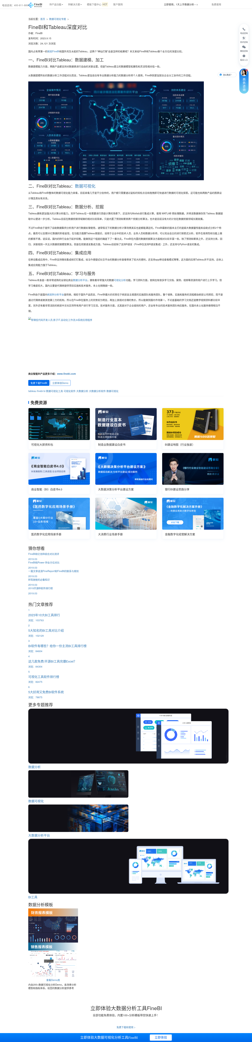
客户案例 (118, 4)
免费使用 (216, 4)
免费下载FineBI (39, 383)
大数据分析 (82, 391)
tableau (32, 391)
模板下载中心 (97, 4)
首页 (42, 19)
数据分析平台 (80, 280)
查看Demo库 (53, 980)
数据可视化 (85, 186)
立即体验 (161, 1037)
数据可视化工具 (54, 391)
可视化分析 (120, 280)
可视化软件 (70, 391)
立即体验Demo (60, 383)
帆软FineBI (53, 51)
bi (44, 391)
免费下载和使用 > (126, 1027)
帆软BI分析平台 (55, 294)
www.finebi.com (66, 373)
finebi (40, 391)
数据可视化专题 (58, 19)
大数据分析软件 (97, 391)
